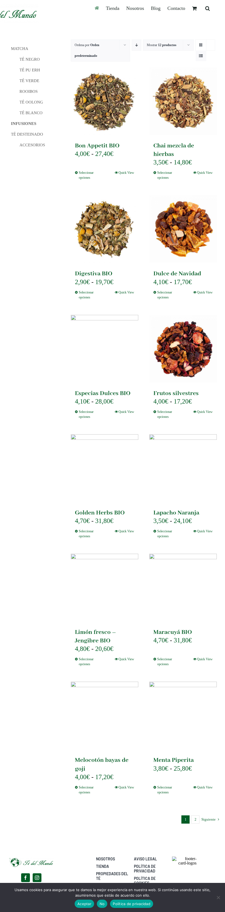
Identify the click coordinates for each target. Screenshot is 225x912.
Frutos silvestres (176, 393)
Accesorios (32, 145)
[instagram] (37, 877)
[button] (207, 8)
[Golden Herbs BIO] (104, 468)
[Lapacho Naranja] (183, 468)
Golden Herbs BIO (100, 513)
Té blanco (31, 113)
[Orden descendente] (136, 45)
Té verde (29, 81)
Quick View (126, 173)
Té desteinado (27, 134)
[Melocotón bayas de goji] (104, 715)
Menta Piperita (173, 760)
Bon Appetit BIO (97, 146)
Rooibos (28, 91)
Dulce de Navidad (177, 274)
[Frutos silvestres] (183, 348)
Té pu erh (29, 70)
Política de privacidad (131, 904)
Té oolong (31, 102)
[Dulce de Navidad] (183, 229)
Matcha (19, 48)
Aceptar (84, 904)
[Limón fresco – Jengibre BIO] (104, 587)
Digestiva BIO (94, 274)
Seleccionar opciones (86, 175)
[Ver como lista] (201, 56)
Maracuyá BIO (172, 632)
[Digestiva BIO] (104, 229)
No (102, 904)
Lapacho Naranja (176, 513)
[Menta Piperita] (183, 715)
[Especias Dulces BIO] (104, 348)
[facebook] (25, 877)
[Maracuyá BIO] (183, 587)
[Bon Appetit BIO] (104, 101)
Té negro (29, 59)
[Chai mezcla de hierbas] (183, 101)
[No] (218, 897)
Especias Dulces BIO (103, 393)
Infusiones (23, 123)
